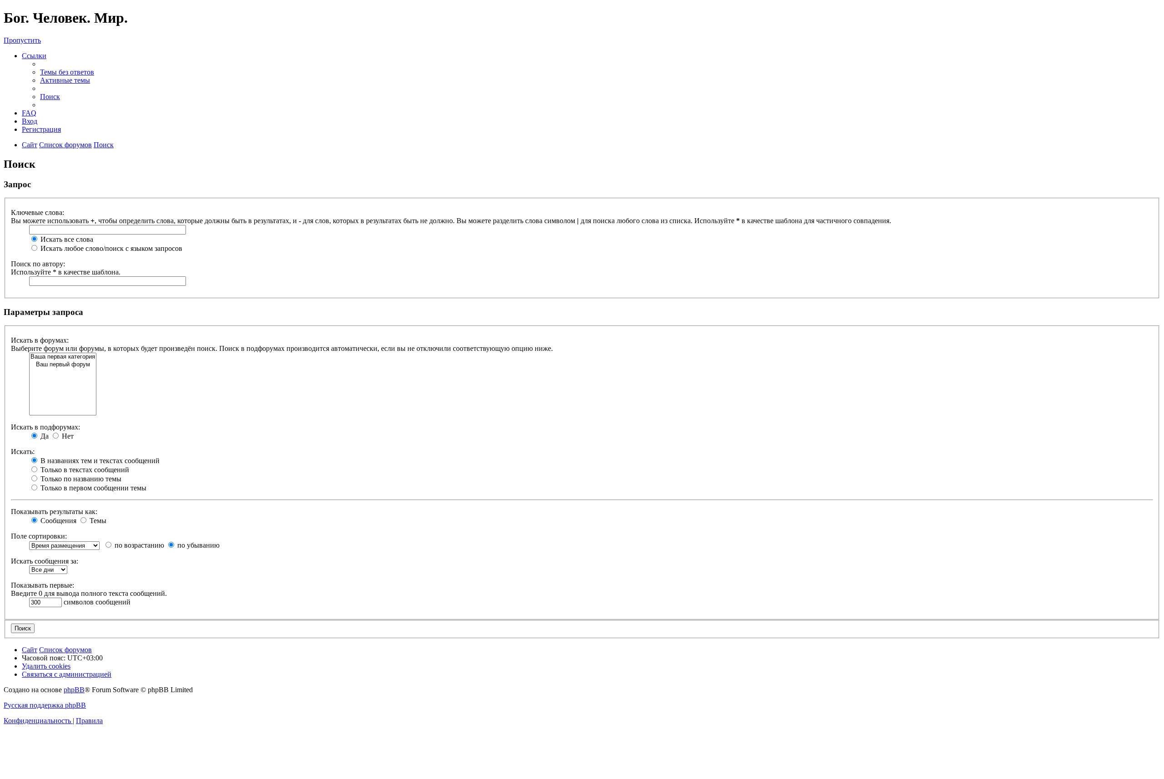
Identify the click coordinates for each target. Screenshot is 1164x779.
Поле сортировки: (39, 536)
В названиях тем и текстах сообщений (99, 460)
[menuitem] (67, 72)
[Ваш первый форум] (63, 365)
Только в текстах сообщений (84, 470)
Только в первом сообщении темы (92, 488)
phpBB (74, 690)
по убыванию (198, 545)
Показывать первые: (42, 585)
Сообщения (57, 520)
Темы (97, 520)
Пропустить (22, 40)
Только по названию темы (80, 479)
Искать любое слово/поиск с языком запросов (110, 248)
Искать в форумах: (40, 340)
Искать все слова (66, 239)
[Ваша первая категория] (63, 357)
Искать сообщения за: (44, 561)
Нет (67, 436)
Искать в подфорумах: (45, 427)
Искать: (23, 451)
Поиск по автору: (38, 264)
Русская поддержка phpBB (45, 705)
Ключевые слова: (37, 212)
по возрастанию (138, 545)
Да (44, 436)
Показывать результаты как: (54, 511)
